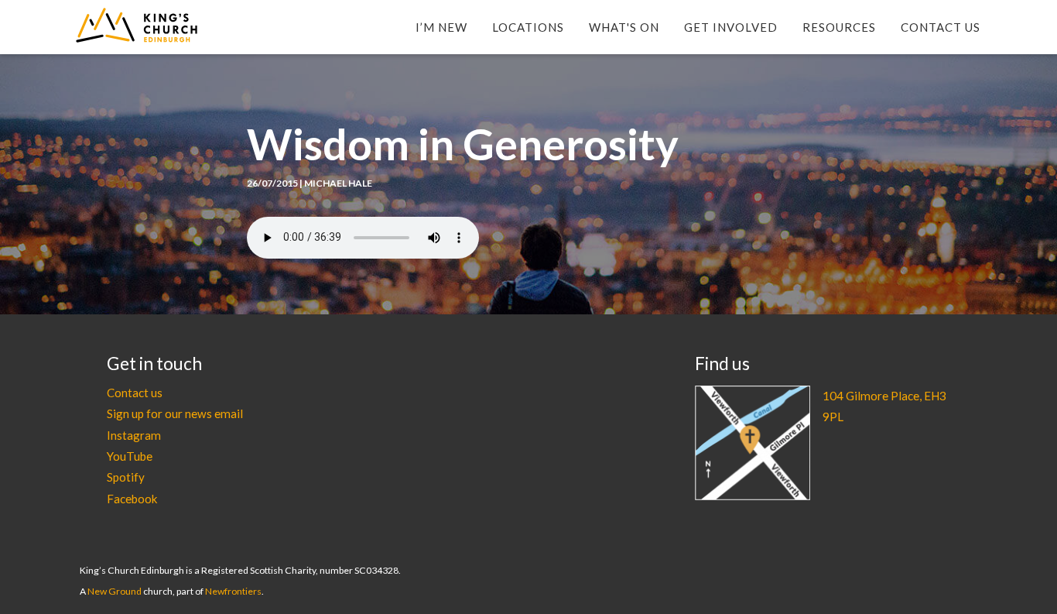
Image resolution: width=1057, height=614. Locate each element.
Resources (839, 27)
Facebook (132, 499)
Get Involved (731, 27)
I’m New (441, 27)
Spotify (126, 477)
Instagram (134, 435)
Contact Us (940, 27)
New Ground (114, 591)
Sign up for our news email (175, 413)
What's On (624, 27)
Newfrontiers (233, 591)
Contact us (134, 393)
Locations (528, 27)
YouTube (129, 456)
